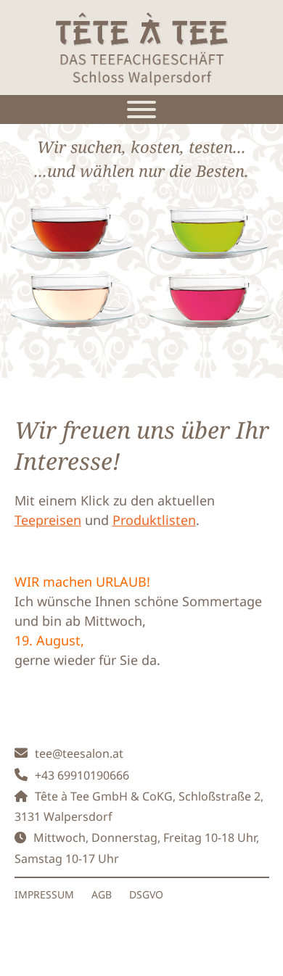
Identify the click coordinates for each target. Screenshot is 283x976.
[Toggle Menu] (141, 109)
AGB (101, 894)
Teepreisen (48, 520)
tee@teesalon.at (79, 753)
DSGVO (146, 894)
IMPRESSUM (44, 894)
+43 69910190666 (82, 775)
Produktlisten (154, 520)
